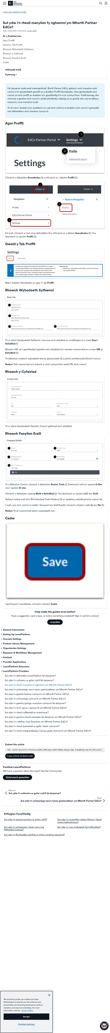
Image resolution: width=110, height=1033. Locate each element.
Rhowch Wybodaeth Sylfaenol (18, 49)
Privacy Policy (27, 1010)
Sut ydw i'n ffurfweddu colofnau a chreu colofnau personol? (34, 834)
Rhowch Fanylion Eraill (14, 58)
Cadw (6, 62)
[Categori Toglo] (2, 629)
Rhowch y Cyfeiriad (13, 53)
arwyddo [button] (55, 622)
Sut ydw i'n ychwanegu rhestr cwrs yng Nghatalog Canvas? (24, 828)
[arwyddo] (105, 3)
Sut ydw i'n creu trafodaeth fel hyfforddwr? (79, 827)
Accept (26, 1016)
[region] (26, 1012)
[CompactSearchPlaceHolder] (100, 3)
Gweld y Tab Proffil (12, 44)
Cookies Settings (26, 1024)
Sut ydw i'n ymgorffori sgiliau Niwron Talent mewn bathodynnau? (79, 820)
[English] (15, 3)
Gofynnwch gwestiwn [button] (17, 777)
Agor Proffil (9, 40)
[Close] (49, 995)
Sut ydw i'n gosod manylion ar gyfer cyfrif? (25, 819)
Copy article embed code (20, 756)
